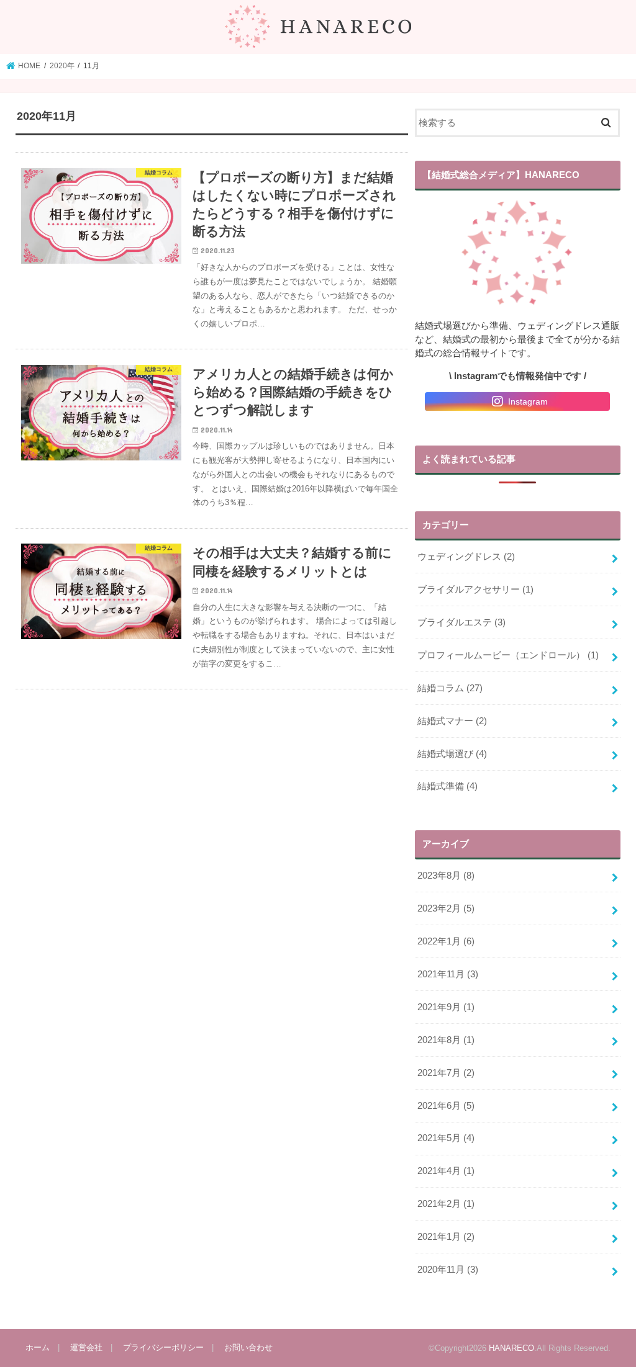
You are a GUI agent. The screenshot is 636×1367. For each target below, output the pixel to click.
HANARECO (511, 1348)
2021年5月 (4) (446, 1138)
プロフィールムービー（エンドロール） (508, 655)
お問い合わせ (248, 1347)
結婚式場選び (452, 754)
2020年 (62, 65)
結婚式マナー (452, 721)
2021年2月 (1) (446, 1204)
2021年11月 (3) (447, 974)
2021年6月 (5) (446, 1106)
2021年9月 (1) (446, 1007)
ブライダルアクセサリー (475, 589)
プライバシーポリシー (163, 1347)
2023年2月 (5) (446, 908)
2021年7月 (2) (446, 1073)
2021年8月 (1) (446, 1040)
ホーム (37, 1347)
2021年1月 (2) (446, 1237)
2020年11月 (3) (447, 1270)
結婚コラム (450, 688)
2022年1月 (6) (446, 941)
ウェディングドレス (466, 557)
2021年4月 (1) (446, 1171)
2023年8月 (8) (446, 876)
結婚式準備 (447, 786)
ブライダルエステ (461, 622)
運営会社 (86, 1347)
